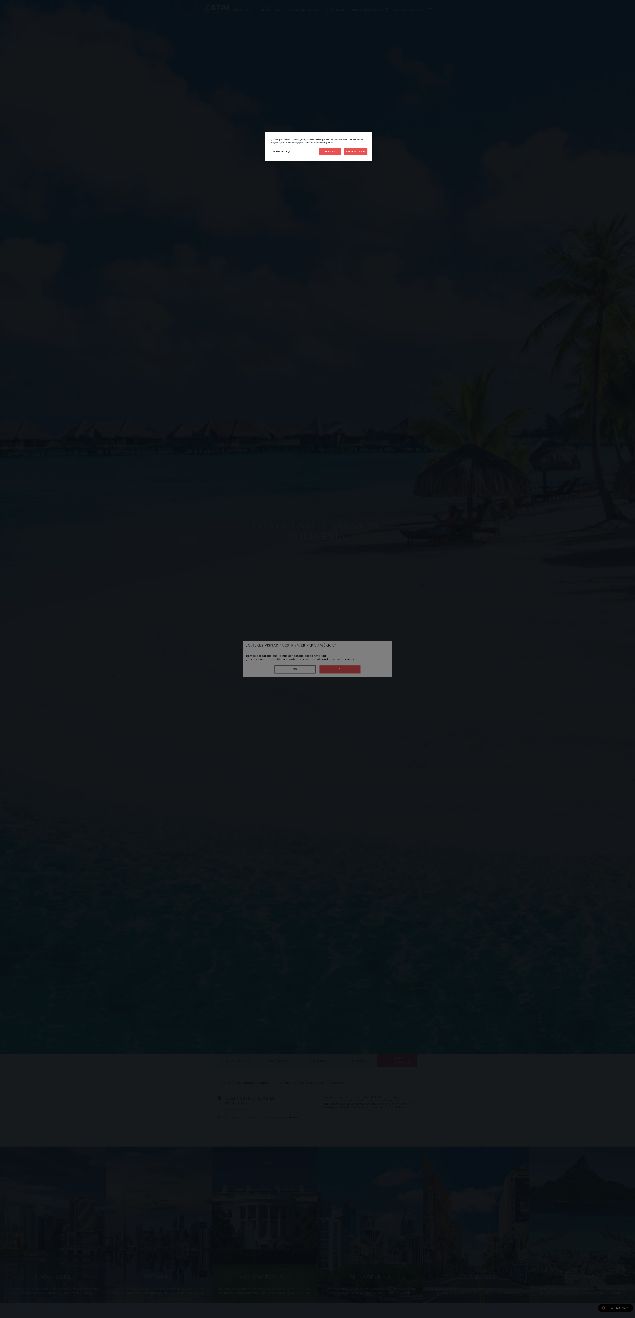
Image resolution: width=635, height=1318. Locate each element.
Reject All (330, 151)
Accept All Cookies (355, 151)
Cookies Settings (281, 151)
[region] (318, 146)
